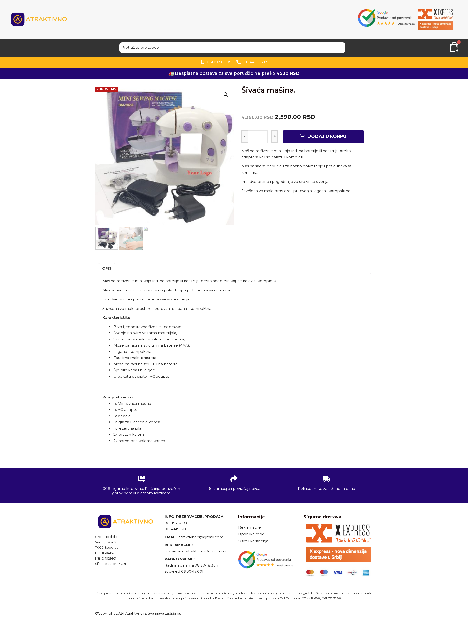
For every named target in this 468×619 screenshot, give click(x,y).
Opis (107, 268)
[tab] (107, 268)
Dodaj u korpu (326, 136)
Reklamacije (249, 527)
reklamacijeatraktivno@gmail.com (196, 551)
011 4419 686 (176, 529)
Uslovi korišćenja (253, 541)
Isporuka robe (251, 534)
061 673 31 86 (331, 598)
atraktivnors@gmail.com (201, 537)
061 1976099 (176, 523)
